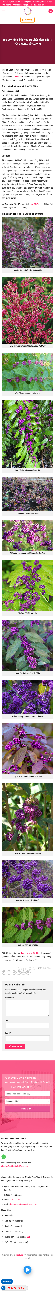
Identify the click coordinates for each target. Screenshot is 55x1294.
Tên (7, 1020)
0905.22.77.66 (14, 1200)
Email (8, 1033)
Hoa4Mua (19, 1255)
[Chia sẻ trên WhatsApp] (4, 972)
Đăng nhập (29, 20)
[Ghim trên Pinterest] (23, 972)
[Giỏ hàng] (50, 11)
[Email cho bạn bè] (18, 972)
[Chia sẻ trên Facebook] (9, 972)
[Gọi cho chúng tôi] (3, 1156)
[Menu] (3, 11)
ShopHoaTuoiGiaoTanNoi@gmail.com (15, 1166)
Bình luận (9, 997)
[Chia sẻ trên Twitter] (14, 972)
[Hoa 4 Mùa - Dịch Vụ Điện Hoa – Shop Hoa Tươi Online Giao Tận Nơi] (27, 11)
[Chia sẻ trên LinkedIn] (28, 972)
